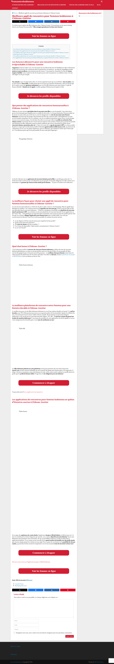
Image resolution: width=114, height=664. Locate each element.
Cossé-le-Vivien (19, 584)
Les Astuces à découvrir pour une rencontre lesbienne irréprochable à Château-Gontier (36, 49)
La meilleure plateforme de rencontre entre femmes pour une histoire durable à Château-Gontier (39, 56)
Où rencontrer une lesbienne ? (23, 5)
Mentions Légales (15, 646)
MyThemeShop (98, 662)
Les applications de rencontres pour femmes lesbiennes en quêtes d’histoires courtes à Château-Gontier (41, 57)
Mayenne (29, 580)
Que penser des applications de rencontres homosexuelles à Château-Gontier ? (34, 51)
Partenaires (13, 654)
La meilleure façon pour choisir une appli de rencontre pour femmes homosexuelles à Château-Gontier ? (41, 52)
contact (15, 8)
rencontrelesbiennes (16, 662)
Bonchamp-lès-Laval (20, 586)
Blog (99, 5)
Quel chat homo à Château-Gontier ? (23, 54)
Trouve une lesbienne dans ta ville (81, 5)
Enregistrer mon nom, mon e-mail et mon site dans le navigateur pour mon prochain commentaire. (44, 633)
